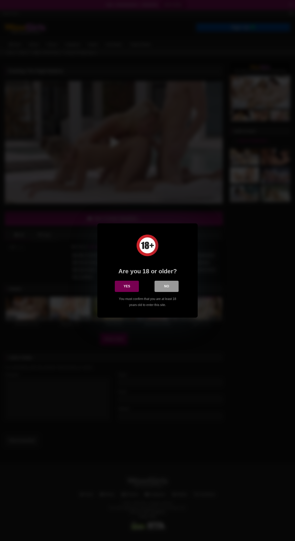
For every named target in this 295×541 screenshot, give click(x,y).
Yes (127, 286)
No (166, 286)
